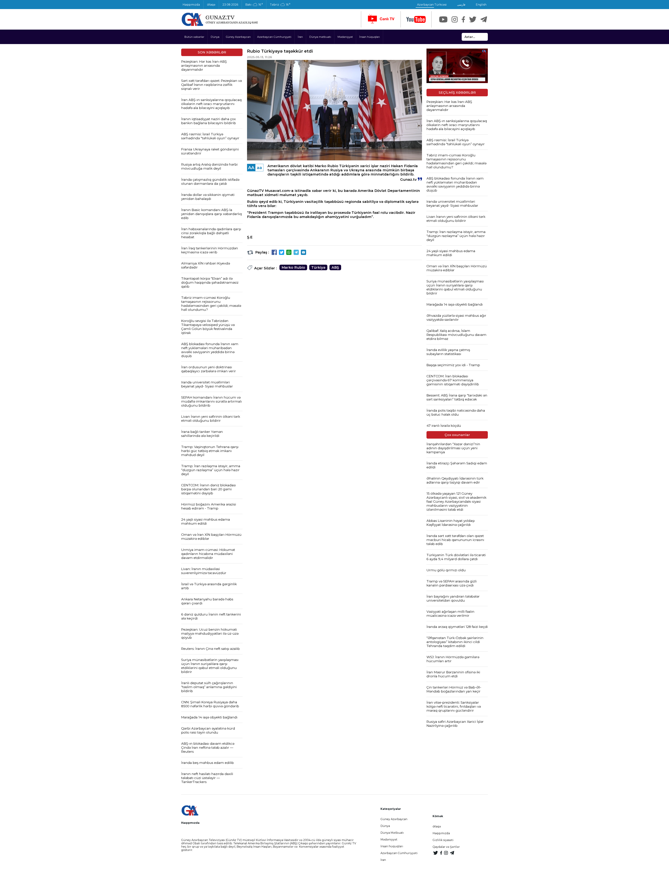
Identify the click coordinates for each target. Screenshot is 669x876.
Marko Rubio (293, 267)
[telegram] (484, 19)
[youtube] (416, 19)
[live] (381, 19)
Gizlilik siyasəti (443, 840)
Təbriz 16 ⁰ (280, 4)
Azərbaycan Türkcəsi (432, 4)
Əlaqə (211, 4)
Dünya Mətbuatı (392, 832)
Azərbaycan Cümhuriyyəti (274, 36)
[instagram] (454, 19)
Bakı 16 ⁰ (254, 4)
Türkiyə (318, 267)
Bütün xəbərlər (194, 36)
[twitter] (472, 19)
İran (300, 36)
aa (259, 167)
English (481, 4)
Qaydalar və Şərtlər (446, 846)
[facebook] (463, 19)
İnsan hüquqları (369, 36)
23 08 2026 (230, 4)
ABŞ (335, 267)
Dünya (215, 36)
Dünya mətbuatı (320, 36)
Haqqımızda (191, 4)
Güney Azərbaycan (238, 36)
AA (251, 167)
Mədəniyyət (345, 36)
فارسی (461, 4)
